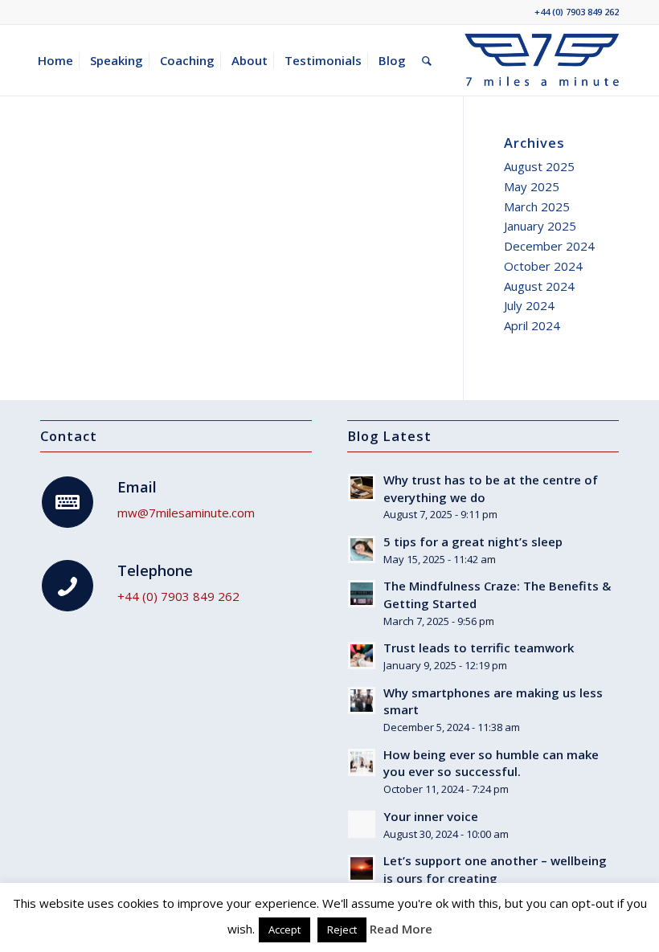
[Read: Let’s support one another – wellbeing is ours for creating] (361, 868)
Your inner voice (430, 816)
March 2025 (537, 206)
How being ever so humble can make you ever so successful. (491, 763)
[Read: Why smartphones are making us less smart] (361, 700)
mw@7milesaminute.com (186, 513)
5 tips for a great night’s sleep (473, 541)
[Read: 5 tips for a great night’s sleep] (361, 549)
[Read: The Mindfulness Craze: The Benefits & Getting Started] (361, 593)
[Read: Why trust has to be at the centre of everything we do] (361, 487)
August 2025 (539, 166)
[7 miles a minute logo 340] (542, 60)
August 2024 (539, 286)
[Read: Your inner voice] (361, 824)
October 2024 (543, 266)
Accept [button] (284, 929)
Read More (401, 929)
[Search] (427, 60)
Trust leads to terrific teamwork (478, 647)
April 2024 (532, 325)
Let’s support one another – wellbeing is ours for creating (495, 869)
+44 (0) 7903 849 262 (576, 12)
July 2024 (529, 305)
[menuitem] (55, 60)
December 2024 (549, 246)
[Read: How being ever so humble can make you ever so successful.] (361, 762)
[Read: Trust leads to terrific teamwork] (361, 655)
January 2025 (540, 226)
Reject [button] (342, 929)
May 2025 (531, 186)
